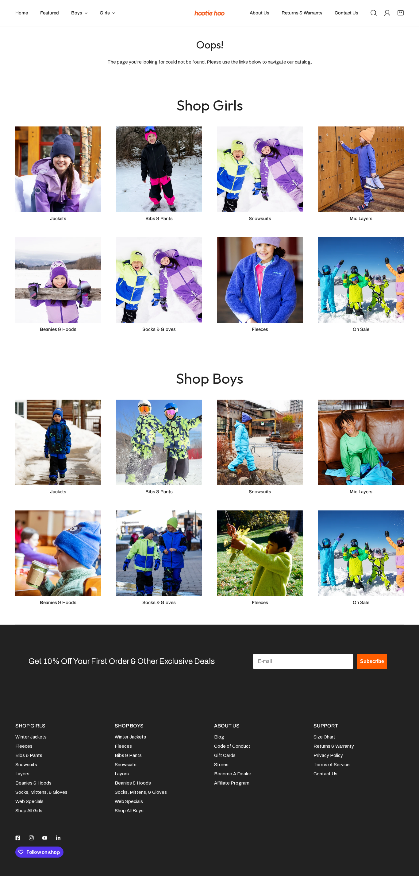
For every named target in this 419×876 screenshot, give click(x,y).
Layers (22, 773)
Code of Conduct (232, 746)
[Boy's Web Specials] (361, 553)
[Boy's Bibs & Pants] (159, 442)
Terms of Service (331, 764)
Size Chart (324, 737)
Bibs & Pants (28, 755)
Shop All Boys (129, 810)
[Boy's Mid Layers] (361, 442)
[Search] (373, 13)
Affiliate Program (231, 783)
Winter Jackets (31, 737)
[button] (400, 13)
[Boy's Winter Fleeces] (260, 553)
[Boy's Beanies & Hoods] (58, 553)
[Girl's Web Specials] (361, 280)
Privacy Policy (328, 755)
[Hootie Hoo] (209, 13)
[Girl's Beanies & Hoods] (58, 280)
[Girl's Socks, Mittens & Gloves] (159, 280)
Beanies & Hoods (33, 783)
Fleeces (24, 746)
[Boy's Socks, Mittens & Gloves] (159, 553)
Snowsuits (26, 764)
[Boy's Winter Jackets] (58, 442)
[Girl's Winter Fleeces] (260, 280)
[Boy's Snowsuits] (260, 442)
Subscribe (372, 661)
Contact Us (325, 773)
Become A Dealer (232, 773)
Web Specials (29, 801)
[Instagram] (31, 838)
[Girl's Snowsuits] (260, 169)
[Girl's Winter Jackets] (58, 169)
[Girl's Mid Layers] (361, 169)
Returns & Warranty (333, 746)
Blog (219, 737)
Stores (221, 764)
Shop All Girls (28, 810)
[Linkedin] (58, 838)
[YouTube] (45, 838)
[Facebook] (18, 838)
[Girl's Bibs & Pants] (159, 169)
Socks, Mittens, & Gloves (41, 792)
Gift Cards (225, 755)
